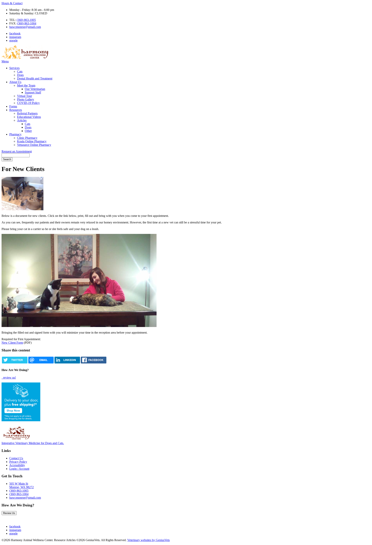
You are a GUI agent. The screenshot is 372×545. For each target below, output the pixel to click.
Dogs (20, 75)
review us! (9, 377)
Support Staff (33, 92)
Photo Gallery (25, 99)
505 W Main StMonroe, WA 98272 (21, 485)
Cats (19, 71)
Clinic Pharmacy (27, 137)
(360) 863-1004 (26, 23)
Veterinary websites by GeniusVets (148, 540)
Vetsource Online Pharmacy (34, 144)
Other (28, 130)
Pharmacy (15, 134)
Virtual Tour (24, 96)
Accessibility (17, 465)
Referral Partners (27, 113)
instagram (15, 37)
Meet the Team (26, 85)
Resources (15, 110)
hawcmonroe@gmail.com (25, 27)
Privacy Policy (18, 461)
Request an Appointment (17, 151)
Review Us (9, 513)
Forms (13, 106)
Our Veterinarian (35, 89)
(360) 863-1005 (26, 20)
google (13, 40)
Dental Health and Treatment (34, 78)
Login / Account (19, 468)
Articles (22, 120)
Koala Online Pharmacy (31, 141)
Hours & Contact (12, 3)
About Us (15, 82)
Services (14, 68)
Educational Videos (29, 117)
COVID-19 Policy (28, 103)
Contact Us (16, 458)
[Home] (25, 58)
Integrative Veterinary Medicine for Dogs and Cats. (33, 443)
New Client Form (12, 342)
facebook (15, 33)
